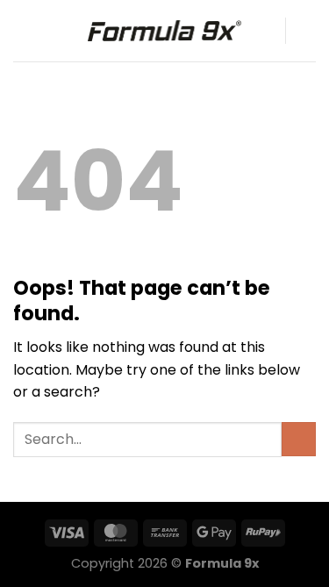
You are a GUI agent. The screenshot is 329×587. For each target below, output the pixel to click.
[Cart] (307, 30)
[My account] (263, 30)
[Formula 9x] (164, 30)
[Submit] (299, 439)
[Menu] (23, 30)
